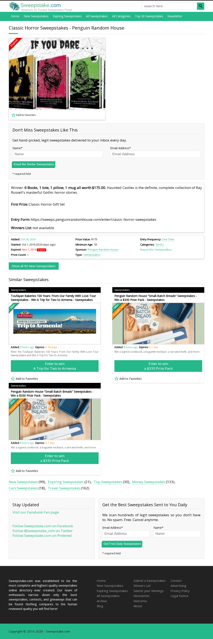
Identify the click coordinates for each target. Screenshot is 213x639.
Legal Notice (179, 596)
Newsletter (174, 16)
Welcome (140, 601)
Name (16, 148)
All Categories (121, 16)
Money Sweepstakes (148, 481)
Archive (102, 601)
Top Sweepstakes (108, 481)
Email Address (119, 148)
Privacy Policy (180, 591)
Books (160, 244)
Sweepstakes (91, 255)
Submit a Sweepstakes (150, 580)
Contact (176, 580)
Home (15, 16)
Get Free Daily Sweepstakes (122, 543)
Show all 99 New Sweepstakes (34, 266)
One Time (168, 239)
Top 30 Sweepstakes (149, 16)
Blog (100, 606)
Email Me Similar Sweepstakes (34, 164)
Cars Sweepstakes (23, 488)
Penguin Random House (103, 249)
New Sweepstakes (36, 16)
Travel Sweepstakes (64, 488)
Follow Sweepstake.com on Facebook (42, 526)
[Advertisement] (157, 79)
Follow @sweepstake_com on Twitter (42, 530)
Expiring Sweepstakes (67, 16)
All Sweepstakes (97, 16)
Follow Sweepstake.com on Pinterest (42, 535)
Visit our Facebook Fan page (35, 512)
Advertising (178, 585)
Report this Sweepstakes (156, 249)
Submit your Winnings (149, 591)
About (138, 606)
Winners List (142, 585)
